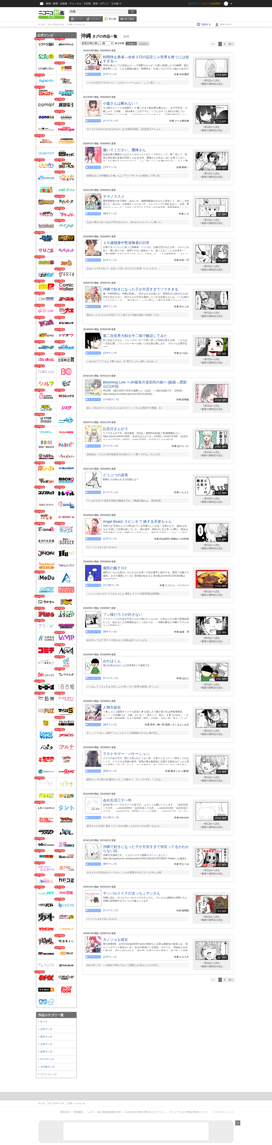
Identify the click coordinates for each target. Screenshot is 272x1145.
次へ (231, 44)
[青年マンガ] (109, 213)
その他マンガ (47, 1066)
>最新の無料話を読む (211, 83)
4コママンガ (47, 1059)
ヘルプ (90, 1112)
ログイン (193, 3)
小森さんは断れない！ (121, 103)
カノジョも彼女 (115, 940)
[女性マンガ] (109, 770)
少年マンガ (46, 1029)
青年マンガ (46, 1036)
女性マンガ (46, 1051)
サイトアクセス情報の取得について (189, 1112)
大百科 (87, 3)
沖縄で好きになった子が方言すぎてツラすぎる (140, 289)
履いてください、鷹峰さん (124, 150)
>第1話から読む (211, 80)
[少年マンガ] (109, 74)
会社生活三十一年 (117, 800)
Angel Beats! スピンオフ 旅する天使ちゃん (137, 522)
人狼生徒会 (112, 707)
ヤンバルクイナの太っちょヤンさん (131, 893)
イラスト (95, 18)
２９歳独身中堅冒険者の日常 (126, 243)
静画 (55, 3)
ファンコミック (48, 1074)
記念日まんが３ (115, 429)
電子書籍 (129, 18)
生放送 (63, 3)
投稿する (206, 24)
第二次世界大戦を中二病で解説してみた (135, 336)
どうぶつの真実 (115, 475)
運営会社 (65, 1112)
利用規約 (78, 1112)
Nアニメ (104, 3)
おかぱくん (112, 661)
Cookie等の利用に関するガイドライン (145, 1112)
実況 (95, 3)
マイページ (226, 24)
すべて (43, 1021)
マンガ (112, 18)
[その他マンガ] (111, 399)
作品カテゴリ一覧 (51, 1015)
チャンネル (75, 3)
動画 (48, 3)
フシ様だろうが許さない (122, 615)
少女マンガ (46, 1044)
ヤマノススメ (113, 196)
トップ (78, 18)
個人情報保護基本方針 (109, 1112)
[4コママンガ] (110, 120)
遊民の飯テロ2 (114, 568)
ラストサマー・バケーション (126, 754)
